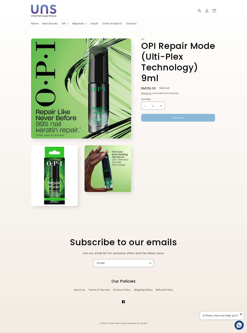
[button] (65, 23)
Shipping (146, 93)
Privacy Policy (122, 289)
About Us (79, 289)
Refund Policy (164, 289)
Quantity (146, 99)
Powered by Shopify (137, 323)
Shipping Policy (143, 289)
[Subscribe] (150, 263)
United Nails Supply (118, 323)
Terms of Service (99, 289)
